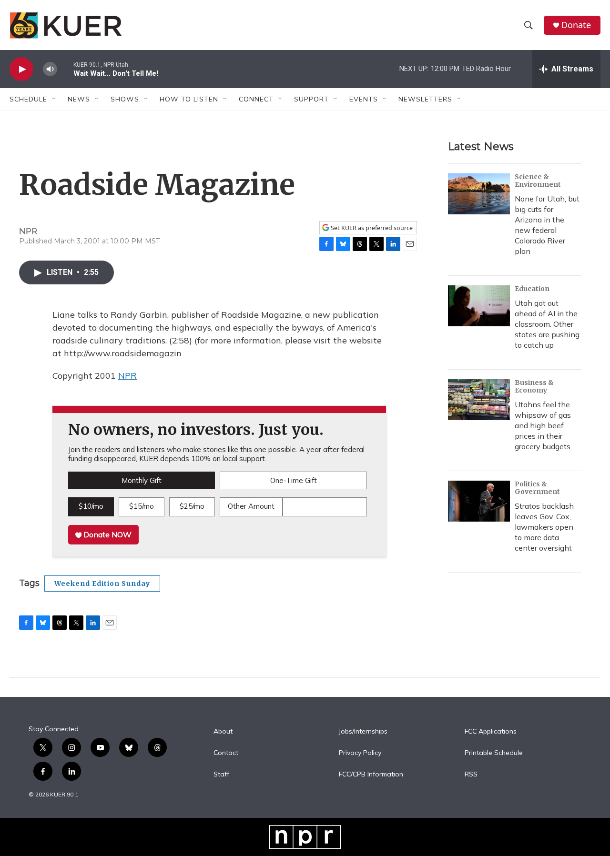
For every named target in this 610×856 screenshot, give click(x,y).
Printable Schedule (494, 753)
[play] (21, 69)
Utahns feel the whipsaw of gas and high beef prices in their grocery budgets (543, 425)
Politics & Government (537, 488)
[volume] (50, 69)
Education (532, 288)
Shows (125, 99)
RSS (471, 774)
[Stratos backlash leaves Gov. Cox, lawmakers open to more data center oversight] (479, 501)
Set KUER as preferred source (371, 228)
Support (311, 99)
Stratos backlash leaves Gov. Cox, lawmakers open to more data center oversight (544, 527)
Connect (256, 99)
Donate (576, 25)
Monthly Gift (142, 480)
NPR (127, 375)
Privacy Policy (360, 753)
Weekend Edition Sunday (102, 583)
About (223, 731)
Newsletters (425, 99)
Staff (221, 774)
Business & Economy (534, 386)
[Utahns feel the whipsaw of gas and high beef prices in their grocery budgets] (479, 399)
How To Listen (189, 99)
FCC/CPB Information (371, 774)
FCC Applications (491, 731)
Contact (226, 753)
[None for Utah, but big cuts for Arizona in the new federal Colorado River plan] (479, 193)
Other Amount (251, 506)
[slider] (65, 69)
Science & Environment (538, 180)
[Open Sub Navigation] (54, 99)
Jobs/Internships (363, 731)
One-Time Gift (293, 480)
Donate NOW (106, 534)
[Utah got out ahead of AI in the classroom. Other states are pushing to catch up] (479, 305)
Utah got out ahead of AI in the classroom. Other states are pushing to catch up (547, 324)
